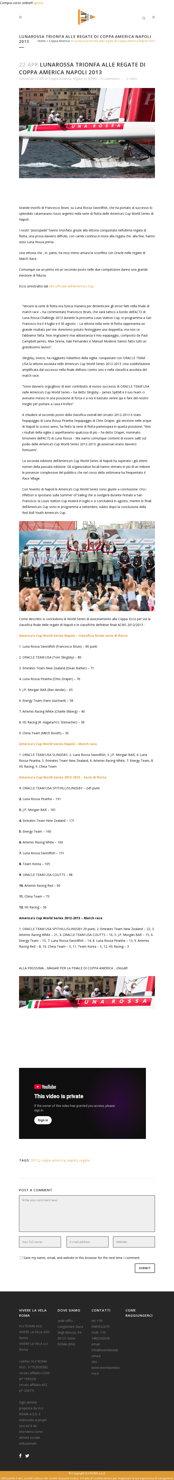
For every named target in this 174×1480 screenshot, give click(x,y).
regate (78, 78)
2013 (35, 1160)
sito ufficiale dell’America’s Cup (71, 286)
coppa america (53, 1160)
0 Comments (110, 78)
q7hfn (92, 78)
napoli (72, 1160)
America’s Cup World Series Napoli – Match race (58, 744)
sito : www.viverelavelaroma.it (106, 1368)
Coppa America (59, 41)
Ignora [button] (38, 3)
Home (42, 41)
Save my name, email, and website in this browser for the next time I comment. (82, 1258)
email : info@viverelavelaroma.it (105, 1350)
